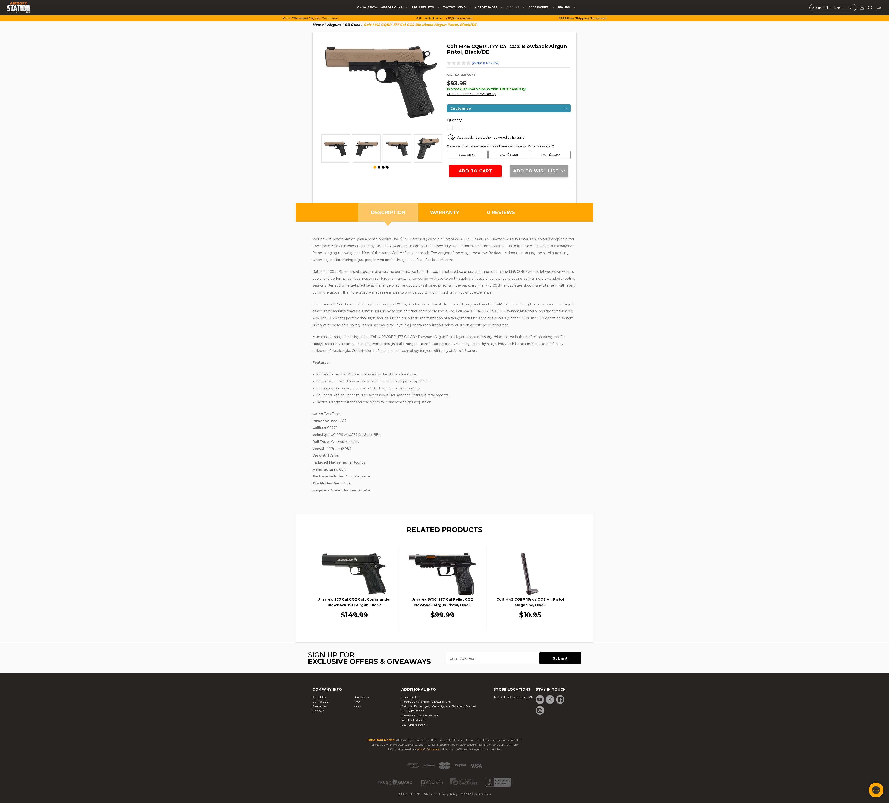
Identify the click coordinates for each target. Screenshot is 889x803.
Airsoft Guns (392, 7)
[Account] (860, 7)
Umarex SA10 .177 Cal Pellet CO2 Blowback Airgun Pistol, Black (442, 602)
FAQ (357, 701)
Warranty (444, 212)
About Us (319, 697)
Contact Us (320, 701)
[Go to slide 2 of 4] (379, 167)
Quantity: (454, 120)
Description (388, 212)
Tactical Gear (454, 7)
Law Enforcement (414, 724)
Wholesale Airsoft (413, 720)
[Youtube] (540, 699)
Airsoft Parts (486, 7)
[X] (550, 699)
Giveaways (361, 697)
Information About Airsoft (419, 715)
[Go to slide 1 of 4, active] (375, 167)
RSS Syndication (412, 711)
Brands (564, 7)
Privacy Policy (447, 794)
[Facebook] (560, 699)
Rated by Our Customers (310, 18)
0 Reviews (501, 212)
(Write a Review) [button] (485, 63)
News (357, 706)
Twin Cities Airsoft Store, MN (513, 697)
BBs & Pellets (423, 7)
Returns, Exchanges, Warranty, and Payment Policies (438, 706)
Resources (319, 706)
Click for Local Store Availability (471, 94)
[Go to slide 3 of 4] (383, 167)
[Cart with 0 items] (877, 7)
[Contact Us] (868, 7)
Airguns (513, 7)
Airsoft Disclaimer (429, 749)
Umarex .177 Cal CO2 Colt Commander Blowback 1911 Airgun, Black (354, 602)
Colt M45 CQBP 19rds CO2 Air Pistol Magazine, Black (530, 602)
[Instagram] (540, 710)
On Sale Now (367, 7)
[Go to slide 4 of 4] (387, 167)
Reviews (318, 711)
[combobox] (832, 7)
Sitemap (429, 794)
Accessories (539, 7)
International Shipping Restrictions (426, 701)
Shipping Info (410, 697)
